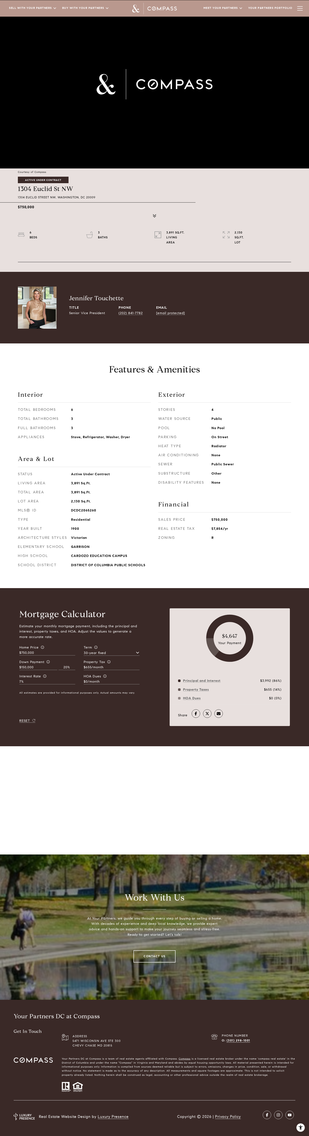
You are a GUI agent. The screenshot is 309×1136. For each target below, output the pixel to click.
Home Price (29, 647)
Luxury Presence (113, 1116)
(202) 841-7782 (131, 313)
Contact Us (154, 956)
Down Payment (31, 662)
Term (88, 647)
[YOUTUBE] (289, 1115)
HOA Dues (92, 676)
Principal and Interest (202, 680)
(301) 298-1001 (238, 1040)
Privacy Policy (228, 1116)
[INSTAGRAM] (278, 1115)
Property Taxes (196, 689)
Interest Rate (30, 676)
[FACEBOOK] (267, 1115)
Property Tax (94, 662)
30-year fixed (95, 653)
